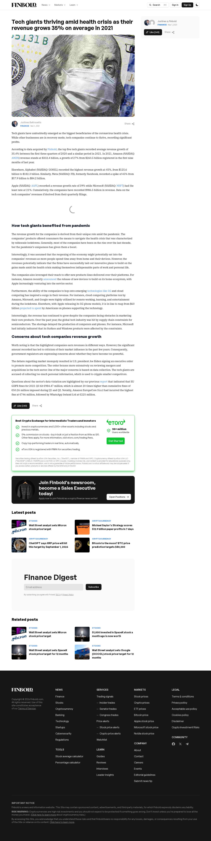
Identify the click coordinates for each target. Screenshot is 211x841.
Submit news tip (143, 781)
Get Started (115, 440)
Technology (62, 721)
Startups (60, 727)
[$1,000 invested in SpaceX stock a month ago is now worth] (82, 634)
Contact (138, 756)
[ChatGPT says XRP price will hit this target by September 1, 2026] (19, 545)
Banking (59, 715)
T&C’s (58, 594)
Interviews (102, 768)
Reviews (101, 762)
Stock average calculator (69, 756)
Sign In (175, 5)
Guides (101, 756)
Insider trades (106, 702)
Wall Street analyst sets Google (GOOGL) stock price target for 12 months (113, 654)
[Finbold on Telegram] (187, 744)
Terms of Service (27, 708)
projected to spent (30, 308)
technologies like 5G (99, 290)
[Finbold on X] (180, 744)
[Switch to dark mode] (196, 4)
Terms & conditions (183, 696)
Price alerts (103, 721)
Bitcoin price (141, 715)
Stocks (33, 521)
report (104, 381)
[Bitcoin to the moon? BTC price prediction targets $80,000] (82, 545)
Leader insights (105, 774)
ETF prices (140, 708)
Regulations (62, 739)
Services (102, 689)
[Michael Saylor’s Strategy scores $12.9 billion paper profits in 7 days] (82, 527)
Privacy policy (179, 702)
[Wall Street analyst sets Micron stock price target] (19, 527)
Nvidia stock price (144, 733)
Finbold (52, 149)
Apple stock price (144, 721)
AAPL (34, 185)
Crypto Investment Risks (185, 727)
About (137, 750)
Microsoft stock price (146, 727)
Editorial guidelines (144, 774)
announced (50, 279)
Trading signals (105, 696)
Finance (24, 126)
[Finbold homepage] (29, 690)
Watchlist (102, 739)
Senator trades (107, 708)
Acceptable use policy (184, 708)
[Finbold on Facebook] (173, 744)
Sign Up (187, 5)
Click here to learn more (43, 814)
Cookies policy (180, 715)
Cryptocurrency (101, 521)
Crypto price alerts (109, 733)
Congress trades (107, 715)
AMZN (15, 157)
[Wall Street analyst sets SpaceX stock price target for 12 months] (19, 652)
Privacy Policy (68, 594)
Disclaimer (178, 721)
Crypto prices (142, 702)
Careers (138, 762)
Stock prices (141, 696)
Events (138, 768)
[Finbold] (24, 5)
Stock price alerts (108, 727)
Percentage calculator (67, 762)
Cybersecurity (63, 733)
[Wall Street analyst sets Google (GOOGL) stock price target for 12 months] (82, 652)
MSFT (120, 185)
